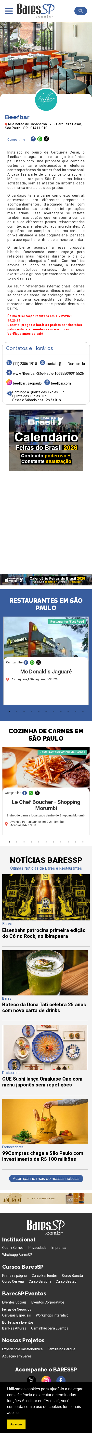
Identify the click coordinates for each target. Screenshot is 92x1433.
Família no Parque (61, 1349)
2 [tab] (16, 711)
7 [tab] (53, 711)
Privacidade (37, 1248)
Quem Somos (13, 1248)
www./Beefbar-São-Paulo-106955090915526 (48, 373)
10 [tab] (75, 711)
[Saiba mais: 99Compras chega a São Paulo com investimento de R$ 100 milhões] (45, 1142)
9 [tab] (68, 711)
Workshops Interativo (52, 1315)
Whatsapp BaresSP (17, 1255)
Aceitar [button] (16, 1424)
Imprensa (59, 1248)
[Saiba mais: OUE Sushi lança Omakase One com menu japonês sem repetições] (45, 1068)
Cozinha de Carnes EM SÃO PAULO (46, 734)
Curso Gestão (66, 1281)
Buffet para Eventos (18, 1322)
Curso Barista (72, 1276)
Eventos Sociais (14, 1302)
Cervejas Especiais (16, 1315)
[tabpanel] (46, 662)
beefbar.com (61, 383)
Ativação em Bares (17, 1356)
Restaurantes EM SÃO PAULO (46, 604)
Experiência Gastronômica (22, 1349)
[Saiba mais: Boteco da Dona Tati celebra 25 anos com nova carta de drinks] (45, 994)
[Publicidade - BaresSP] (46, 440)
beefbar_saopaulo (27, 383)
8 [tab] (60, 711)
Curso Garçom (40, 1281)
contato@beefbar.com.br (65, 364)
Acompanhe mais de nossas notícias (46, 1178)
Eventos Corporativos (48, 1302)
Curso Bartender (44, 1276)
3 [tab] (24, 711)
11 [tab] (82, 711)
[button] (21, 1413)
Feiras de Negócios (16, 1309)
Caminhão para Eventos (49, 1328)
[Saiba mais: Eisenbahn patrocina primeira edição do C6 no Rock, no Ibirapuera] (46, 919)
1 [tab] (9, 711)
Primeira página (14, 1276)
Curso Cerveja (13, 1281)
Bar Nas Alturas (14, 1328)
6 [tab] (46, 711)
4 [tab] (31, 711)
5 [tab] (38, 711)
